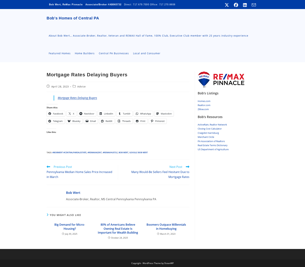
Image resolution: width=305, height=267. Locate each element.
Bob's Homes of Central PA (73, 18)
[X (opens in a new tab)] (226, 5)
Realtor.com (204, 105)
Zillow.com (203, 109)
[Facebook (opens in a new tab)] (236, 5)
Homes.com (204, 101)
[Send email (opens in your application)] (252, 5)
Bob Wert (73, 192)
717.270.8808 (167, 4)
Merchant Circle (206, 137)
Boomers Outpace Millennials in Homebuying (166, 226)
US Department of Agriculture (213, 149)
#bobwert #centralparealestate (69, 152)
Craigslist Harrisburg (208, 132)
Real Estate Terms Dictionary (213, 145)
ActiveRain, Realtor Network (212, 124)
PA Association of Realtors (211, 141)
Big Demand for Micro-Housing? (69, 226)
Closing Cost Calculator (210, 128)
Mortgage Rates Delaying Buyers (77, 98)
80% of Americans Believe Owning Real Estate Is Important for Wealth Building (118, 228)
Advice (81, 86)
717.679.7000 (141, 4)
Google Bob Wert (138, 152)
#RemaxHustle (110, 152)
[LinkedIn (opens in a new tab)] (245, 5)
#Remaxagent (95, 152)
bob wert (123, 152)
